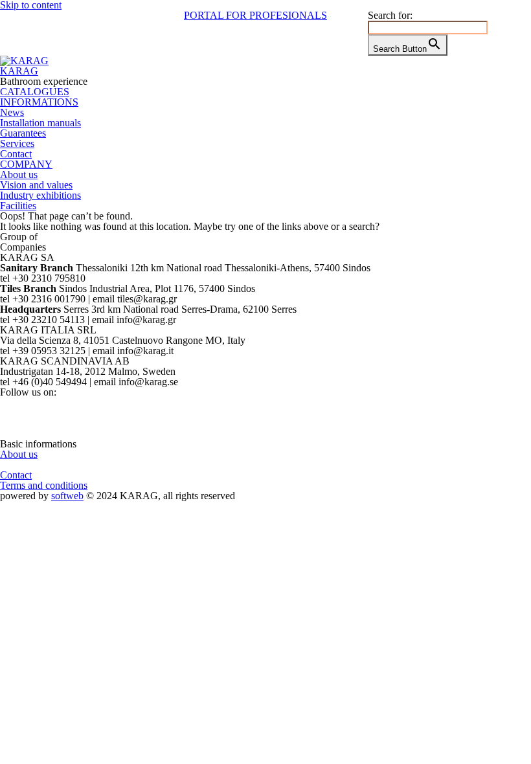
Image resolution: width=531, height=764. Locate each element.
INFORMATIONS (39, 101)
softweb (67, 495)
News (12, 112)
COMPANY (26, 164)
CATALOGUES (34, 91)
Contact (16, 153)
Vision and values (36, 184)
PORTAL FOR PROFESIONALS (255, 15)
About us (19, 174)
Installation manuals (40, 122)
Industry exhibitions (40, 195)
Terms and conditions (43, 485)
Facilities (18, 205)
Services (17, 143)
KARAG (19, 70)
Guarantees (23, 133)
